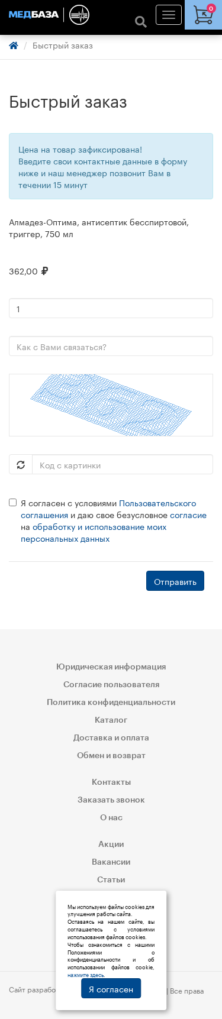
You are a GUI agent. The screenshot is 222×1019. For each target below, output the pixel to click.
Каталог (111, 720)
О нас (111, 818)
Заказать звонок (111, 800)
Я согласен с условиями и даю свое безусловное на (114, 520)
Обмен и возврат (111, 756)
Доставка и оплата (111, 738)
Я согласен (111, 988)
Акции (111, 844)
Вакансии (111, 862)
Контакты (111, 782)
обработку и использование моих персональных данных (93, 531)
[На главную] (111, 15)
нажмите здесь (85, 974)
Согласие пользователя (111, 685)
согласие (188, 513)
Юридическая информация (111, 667)
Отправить (175, 580)
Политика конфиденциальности (111, 702)
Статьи (111, 880)
